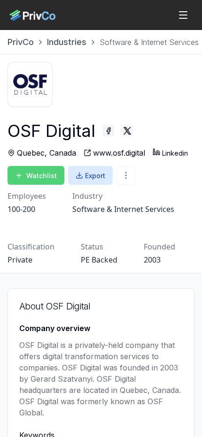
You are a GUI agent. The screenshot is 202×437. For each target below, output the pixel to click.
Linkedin (175, 153)
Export (95, 176)
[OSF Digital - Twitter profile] (127, 130)
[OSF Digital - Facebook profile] (108, 130)
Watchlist (41, 176)
